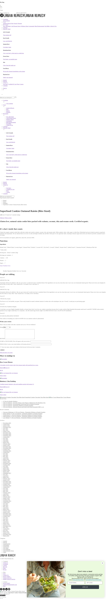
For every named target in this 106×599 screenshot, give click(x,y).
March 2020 (6, 469)
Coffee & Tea (53, 26)
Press (18, 84)
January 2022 (6, 445)
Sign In (5, 88)
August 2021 (6, 452)
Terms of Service (7, 578)
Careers (21, 84)
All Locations (6, 20)
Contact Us (6, 575)
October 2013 (6, 516)
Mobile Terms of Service (9, 579)
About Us (5, 185)
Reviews (2, 217)
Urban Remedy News (8, 550)
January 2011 (6, 533)
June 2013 (5, 519)
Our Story (5, 84)
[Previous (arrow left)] (0, 598)
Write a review (8, 217)
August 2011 (6, 528)
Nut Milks (47, 26)
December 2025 (7, 423)
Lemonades (31, 26)
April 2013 (5, 522)
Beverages (5, 113)
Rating (1, 327)
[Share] (3, 597)
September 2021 (7, 451)
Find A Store (3, 375)
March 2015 (6, 495)
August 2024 (6, 424)
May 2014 (5, 506)
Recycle (5, 567)
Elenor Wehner (6, 413)
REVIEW (2, 338)
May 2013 (5, 520)
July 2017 (5, 474)
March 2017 (6, 477)
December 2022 (7, 432)
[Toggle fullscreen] (2, 597)
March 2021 (6, 459)
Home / (5, 200)
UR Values (5, 548)
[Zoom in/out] (0, 597)
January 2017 (6, 480)
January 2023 (6, 431)
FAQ (4, 573)
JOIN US (85, 587)
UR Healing (6, 545)
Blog (4, 586)
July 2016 (5, 488)
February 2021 (6, 460)
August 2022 (6, 437)
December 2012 (7, 526)
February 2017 (6, 478)
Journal (5, 80)
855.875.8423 (6, 583)
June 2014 (5, 505)
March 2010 (6, 535)
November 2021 (7, 448)
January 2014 (6, 512)
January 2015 (6, 498)
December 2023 (7, 427)
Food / (4, 202)
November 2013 (7, 515)
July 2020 (5, 466)
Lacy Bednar (6, 417)
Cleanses (5, 27)
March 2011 (6, 531)
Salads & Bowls (7, 23)
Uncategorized (6, 543)
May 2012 (5, 527)
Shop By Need (6, 29)
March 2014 (6, 509)
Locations (5, 19)
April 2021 (5, 457)
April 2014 (5, 508)
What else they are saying (6, 352)
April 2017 (5, 476)
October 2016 (6, 484)
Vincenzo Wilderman (8, 412)
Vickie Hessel (6, 415)
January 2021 (6, 462)
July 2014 (5, 503)
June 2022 (5, 439)
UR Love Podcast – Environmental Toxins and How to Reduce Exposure (21, 404)
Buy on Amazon (13, 373)
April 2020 (5, 467)
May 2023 (5, 430)
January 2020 (6, 470)
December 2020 (7, 463)
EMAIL (15, 344)
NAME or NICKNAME (15, 341)
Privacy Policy (6, 576)
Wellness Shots (24, 26)
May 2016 (5, 491)
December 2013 (7, 513)
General (5, 541)
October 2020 (6, 464)
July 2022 (5, 438)
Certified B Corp (12, 84)
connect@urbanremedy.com (10, 584)
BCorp (4, 569)
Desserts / (5, 203)
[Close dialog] (102, 563)
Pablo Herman (6, 416)
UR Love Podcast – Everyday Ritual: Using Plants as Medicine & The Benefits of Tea (24, 402)
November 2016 (7, 483)
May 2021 (5, 456)
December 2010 (7, 534)
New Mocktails (7, 26)
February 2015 (6, 496)
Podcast (5, 81)
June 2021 (5, 455)
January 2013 (6, 524)
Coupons (5, 85)
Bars (12, 23)
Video (4, 552)
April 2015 (5, 494)
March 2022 (6, 442)
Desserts (20, 23)
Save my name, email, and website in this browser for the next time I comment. (21, 347)
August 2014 (6, 502)
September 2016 (7, 485)
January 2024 (6, 425)
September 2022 (7, 435)
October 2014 (6, 499)
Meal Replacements (39, 26)
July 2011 (5, 530)
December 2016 (7, 481)
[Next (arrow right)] (2, 598)
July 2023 (5, 428)
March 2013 (6, 523)
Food (4, 105)
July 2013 (5, 517)
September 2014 (7, 501)
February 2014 (6, 510)
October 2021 (6, 449)
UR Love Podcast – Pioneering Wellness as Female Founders (18, 405)
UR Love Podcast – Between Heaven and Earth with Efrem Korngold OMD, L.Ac (23, 407)
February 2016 (6, 492)
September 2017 (7, 473)
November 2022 (7, 434)
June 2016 (5, 490)
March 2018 (6, 471)
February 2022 (6, 444)
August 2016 (6, 487)
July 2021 (5, 453)
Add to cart (3, 595)
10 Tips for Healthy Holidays (10, 401)
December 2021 (7, 446)
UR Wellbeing (6, 549)
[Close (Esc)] (5, 597)
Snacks (15, 23)
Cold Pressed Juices (16, 26)
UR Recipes (6, 546)
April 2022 (5, 441)
